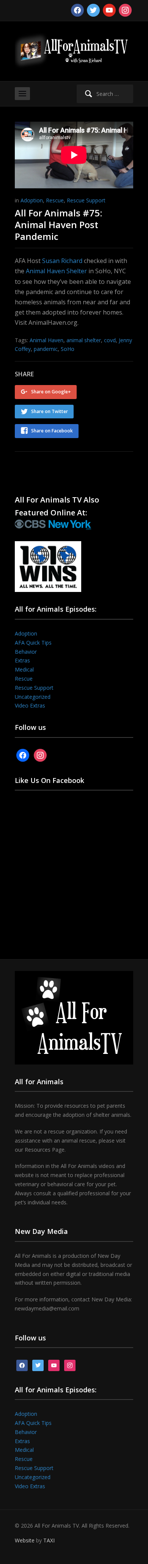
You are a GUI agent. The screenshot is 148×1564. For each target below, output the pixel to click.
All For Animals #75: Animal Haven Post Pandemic (58, 225)
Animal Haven (46, 340)
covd (110, 340)
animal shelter (83, 340)
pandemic (46, 348)
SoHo (67, 348)
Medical (24, 669)
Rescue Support (86, 200)
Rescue (55, 200)
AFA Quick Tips (33, 642)
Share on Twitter (49, 411)
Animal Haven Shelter (56, 271)
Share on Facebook (52, 430)
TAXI (49, 1540)
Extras (22, 660)
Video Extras (30, 705)
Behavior (26, 651)
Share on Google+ (51, 391)
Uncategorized (32, 696)
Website (25, 1540)
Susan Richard (62, 261)
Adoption (31, 200)
